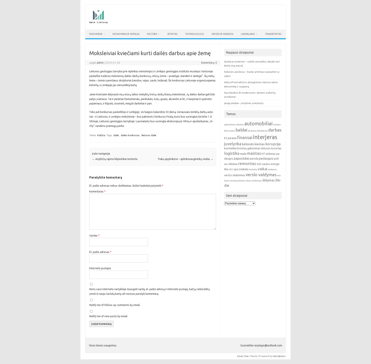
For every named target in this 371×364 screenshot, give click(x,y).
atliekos (240, 124)
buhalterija (262, 131)
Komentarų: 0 (209, 62)
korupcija (273, 144)
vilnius (249, 180)
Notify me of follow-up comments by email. (114, 305)
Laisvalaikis (248, 34)
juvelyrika (232, 144)
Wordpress (279, 356)
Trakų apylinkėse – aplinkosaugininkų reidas (185, 159)
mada (243, 153)
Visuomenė (95, 34)
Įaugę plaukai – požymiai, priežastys (244, 103)
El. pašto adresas (100, 252)
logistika (231, 153)
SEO (231, 169)
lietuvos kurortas (271, 148)
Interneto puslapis (100, 268)
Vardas (94, 235)
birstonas (252, 131)
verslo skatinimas (234, 175)
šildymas (268, 180)
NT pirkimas (269, 153)
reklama (232, 164)
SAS (259, 164)
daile (116, 135)
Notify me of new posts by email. (108, 316)
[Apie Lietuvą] (98, 23)
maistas (254, 153)
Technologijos (194, 34)
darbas (275, 129)
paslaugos (266, 158)
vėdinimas (257, 180)
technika (253, 169)
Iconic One (243, 356)
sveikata (243, 169)
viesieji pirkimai (237, 180)
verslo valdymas (261, 174)
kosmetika (230, 148)
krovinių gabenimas (248, 148)
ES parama (230, 138)
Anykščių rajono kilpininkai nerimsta (114, 159)
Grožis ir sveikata (222, 34)
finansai (244, 137)
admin (100, 62)
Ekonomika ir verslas (126, 34)
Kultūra (152, 34)
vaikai (262, 169)
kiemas (259, 144)
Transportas (273, 34)
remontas (247, 163)
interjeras (265, 137)
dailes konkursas (130, 135)
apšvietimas (230, 124)
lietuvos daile (148, 135)
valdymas (272, 169)
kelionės (248, 144)
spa (236, 169)
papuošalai (241, 158)
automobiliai (258, 123)
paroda (254, 158)
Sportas (172, 34)
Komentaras (97, 191)
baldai (241, 129)
